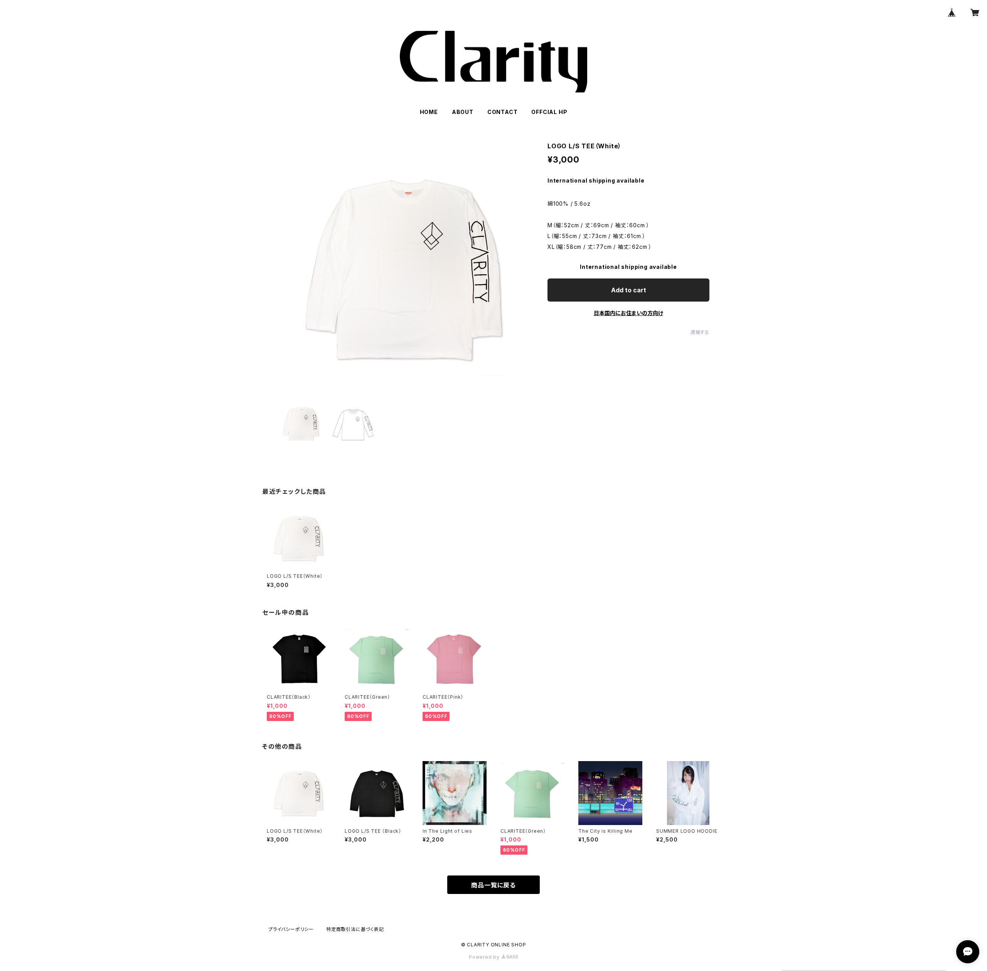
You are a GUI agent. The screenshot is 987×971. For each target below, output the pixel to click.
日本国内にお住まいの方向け (628, 313)
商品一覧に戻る (493, 885)
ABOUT (462, 112)
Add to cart (628, 290)
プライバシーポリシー (291, 929)
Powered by (485, 957)
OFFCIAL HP (549, 112)
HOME (429, 112)
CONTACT (502, 112)
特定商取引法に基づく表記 (355, 929)
